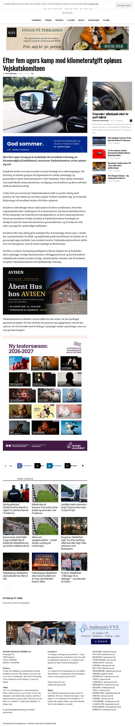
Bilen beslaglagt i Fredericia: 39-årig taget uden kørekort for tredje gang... (119, 139)
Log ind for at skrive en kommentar (16, 603)
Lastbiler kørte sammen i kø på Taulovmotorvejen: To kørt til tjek (74, 507)
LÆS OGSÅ (9, 479)
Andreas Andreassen (101, 120)
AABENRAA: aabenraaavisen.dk (105, 682)
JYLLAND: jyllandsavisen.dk (104, 654)
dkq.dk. (6, 682)
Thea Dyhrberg (10, 73)
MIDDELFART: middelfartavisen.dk (106, 693)
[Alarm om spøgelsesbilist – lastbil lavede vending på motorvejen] (45, 526)
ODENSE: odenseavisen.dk (103, 695)
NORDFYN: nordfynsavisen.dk (104, 709)
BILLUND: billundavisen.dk (103, 668)
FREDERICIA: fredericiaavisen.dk (106, 684)
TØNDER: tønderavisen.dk (103, 673)
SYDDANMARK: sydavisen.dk (104, 660)
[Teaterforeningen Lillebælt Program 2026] (45, 393)
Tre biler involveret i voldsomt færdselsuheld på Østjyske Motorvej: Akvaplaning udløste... (119, 152)
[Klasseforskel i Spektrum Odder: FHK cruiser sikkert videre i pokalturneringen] (99, 166)
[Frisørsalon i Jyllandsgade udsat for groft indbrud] (112, 96)
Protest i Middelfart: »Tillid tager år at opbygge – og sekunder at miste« (73, 577)
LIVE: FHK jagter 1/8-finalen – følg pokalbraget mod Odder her (118, 177)
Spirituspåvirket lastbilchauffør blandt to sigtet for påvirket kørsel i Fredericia (15, 508)
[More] (83, 465)
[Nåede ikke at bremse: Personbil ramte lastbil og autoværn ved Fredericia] (45, 493)
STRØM (48, 20)
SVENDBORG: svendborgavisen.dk (106, 701)
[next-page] (8, 587)
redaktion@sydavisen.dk (57, 684)
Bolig (82, 20)
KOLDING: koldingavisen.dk (104, 687)
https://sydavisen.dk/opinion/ (67, 662)
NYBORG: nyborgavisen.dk (103, 698)
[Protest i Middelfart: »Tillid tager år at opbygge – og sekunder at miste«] (74, 562)
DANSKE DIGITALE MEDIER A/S (17, 651)
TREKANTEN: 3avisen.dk (103, 662)
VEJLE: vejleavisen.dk (101, 690)
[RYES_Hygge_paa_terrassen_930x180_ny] (67, 38)
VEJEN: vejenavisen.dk (101, 679)
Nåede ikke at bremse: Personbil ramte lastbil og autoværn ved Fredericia (45, 508)
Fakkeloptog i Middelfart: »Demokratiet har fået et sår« (15, 576)
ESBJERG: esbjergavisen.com (104, 665)
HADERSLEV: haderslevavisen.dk (106, 676)
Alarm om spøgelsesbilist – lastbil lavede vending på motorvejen (44, 541)
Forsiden (36, 20)
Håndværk (93, 20)
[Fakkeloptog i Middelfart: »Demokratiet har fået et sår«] (16, 562)
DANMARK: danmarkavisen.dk (104, 651)
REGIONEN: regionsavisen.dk (104, 657)
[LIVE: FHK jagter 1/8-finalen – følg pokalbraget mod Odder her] (99, 179)
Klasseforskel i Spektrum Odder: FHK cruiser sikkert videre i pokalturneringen (119, 165)
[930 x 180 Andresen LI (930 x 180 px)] (67, 633)
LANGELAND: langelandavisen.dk (106, 704)
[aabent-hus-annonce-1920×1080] (45, 291)
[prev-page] (4, 587)
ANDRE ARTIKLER (25, 479)
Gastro (71, 20)
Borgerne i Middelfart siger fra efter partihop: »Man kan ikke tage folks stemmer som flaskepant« (73, 543)
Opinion (59, 20)
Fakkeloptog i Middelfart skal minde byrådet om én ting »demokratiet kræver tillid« (44, 577)
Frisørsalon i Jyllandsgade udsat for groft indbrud (111, 115)
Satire (106, 20)
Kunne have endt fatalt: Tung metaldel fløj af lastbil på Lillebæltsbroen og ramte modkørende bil (16, 541)
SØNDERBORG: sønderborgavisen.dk (107, 671)
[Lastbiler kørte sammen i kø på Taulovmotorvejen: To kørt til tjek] (74, 493)
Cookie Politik (93, 4)
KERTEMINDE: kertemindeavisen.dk (107, 706)
